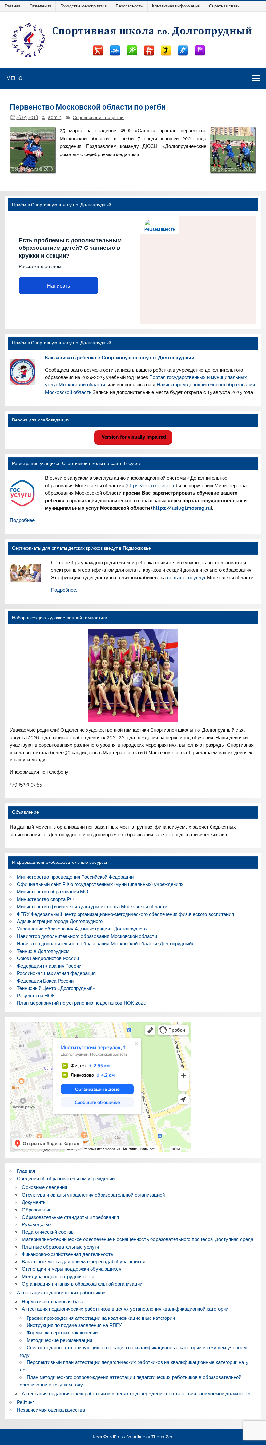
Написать (58, 285)
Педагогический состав (48, 1232)
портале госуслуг (186, 578)
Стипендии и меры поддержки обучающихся (71, 1269)
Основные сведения (44, 1187)
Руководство (36, 1224)
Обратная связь (224, 6)
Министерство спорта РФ (45, 899)
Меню (14, 78)
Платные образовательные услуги (60, 1247)
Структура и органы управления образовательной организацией (93, 1195)
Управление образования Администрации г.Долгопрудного (82, 929)
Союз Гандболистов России (48, 958)
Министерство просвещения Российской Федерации (75, 877)
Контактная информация (176, 6)
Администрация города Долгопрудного (60, 921)
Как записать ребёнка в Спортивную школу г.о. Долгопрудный (119, 358)
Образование (37, 1210)
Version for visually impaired (133, 437)
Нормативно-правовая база (52, 1302)
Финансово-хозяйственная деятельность (67, 1254)
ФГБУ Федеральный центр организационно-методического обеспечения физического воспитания (125, 914)
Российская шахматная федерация (56, 973)
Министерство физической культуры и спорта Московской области (92, 907)
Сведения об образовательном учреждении (66, 1179)
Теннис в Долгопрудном (43, 951)
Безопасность (129, 6)
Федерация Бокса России (45, 981)
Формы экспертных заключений (62, 1333)
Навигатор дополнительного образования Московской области (87, 936)
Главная (12, 6)
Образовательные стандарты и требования (70, 1217)
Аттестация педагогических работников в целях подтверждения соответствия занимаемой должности (136, 1394)
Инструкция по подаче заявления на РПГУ (74, 1325)
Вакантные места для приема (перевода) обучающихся (83, 1261)
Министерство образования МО (52, 892)
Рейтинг (25, 1402)
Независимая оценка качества (51, 1410)
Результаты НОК (36, 995)
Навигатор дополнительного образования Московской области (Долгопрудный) (105, 944)
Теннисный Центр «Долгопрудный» (56, 988)
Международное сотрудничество (58, 1276)
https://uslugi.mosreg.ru (182, 508)
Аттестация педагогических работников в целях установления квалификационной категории (125, 1309)
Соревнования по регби (98, 117)
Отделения (40, 6)
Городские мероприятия (83, 6)
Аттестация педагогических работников (61, 1293)
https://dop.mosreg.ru (151, 485)
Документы (34, 1202)
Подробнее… (23, 520)
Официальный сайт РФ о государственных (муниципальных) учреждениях (100, 884)
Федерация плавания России (49, 966)
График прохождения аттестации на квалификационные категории (101, 1318)
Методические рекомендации (59, 1340)
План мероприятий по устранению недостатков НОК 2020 (81, 1003)
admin (54, 117)
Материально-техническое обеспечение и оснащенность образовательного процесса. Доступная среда (137, 1239)
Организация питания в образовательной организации (82, 1284)
